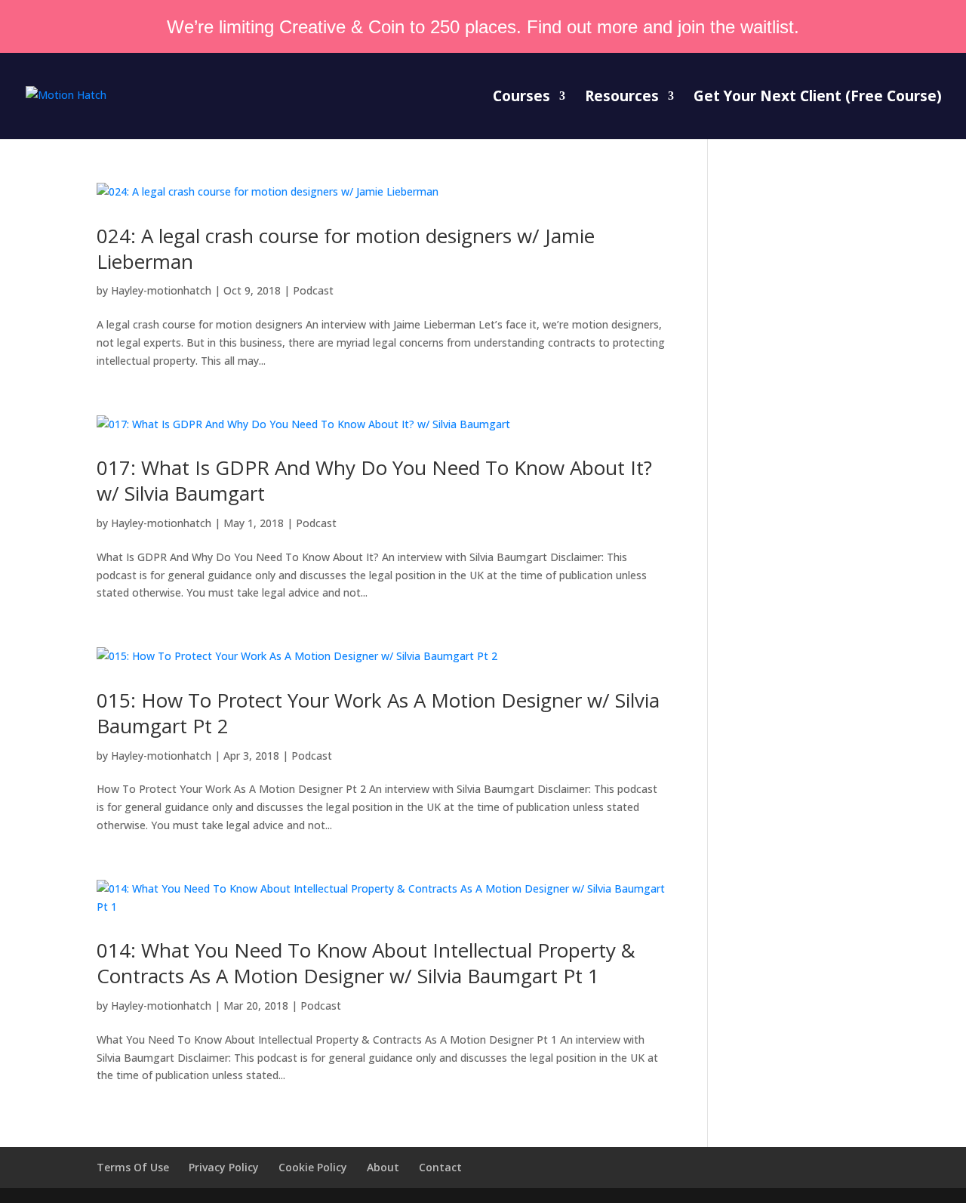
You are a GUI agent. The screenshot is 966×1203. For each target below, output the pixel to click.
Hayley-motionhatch (161, 290)
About (383, 1167)
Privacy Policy (224, 1167)
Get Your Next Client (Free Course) (818, 98)
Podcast (313, 290)
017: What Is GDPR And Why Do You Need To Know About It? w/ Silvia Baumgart (374, 480)
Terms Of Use (133, 1167)
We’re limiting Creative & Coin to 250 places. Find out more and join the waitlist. (483, 27)
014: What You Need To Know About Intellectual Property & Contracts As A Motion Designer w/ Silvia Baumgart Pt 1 (366, 962)
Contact (440, 1167)
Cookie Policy (312, 1167)
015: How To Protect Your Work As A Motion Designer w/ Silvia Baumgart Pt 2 (378, 712)
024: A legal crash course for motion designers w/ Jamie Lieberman (346, 248)
